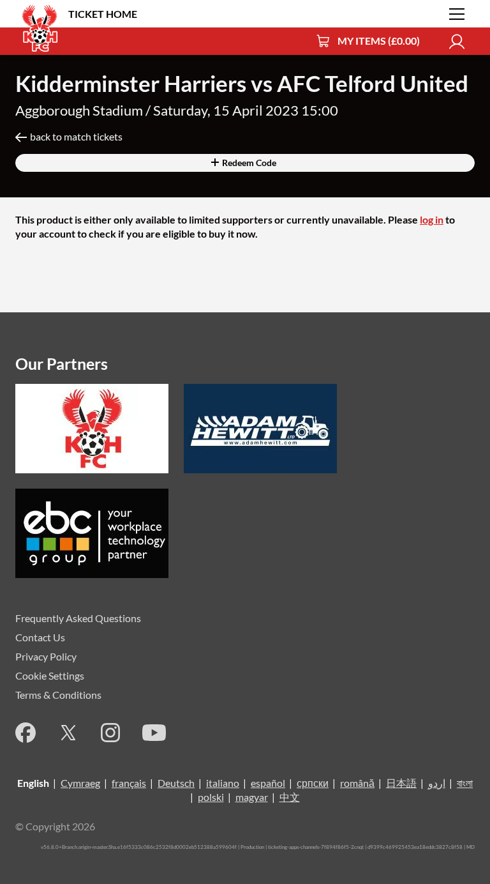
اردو (436, 783)
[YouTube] (154, 732)
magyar (251, 797)
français (129, 783)
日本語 (401, 783)
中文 (289, 797)
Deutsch (176, 783)
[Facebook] (25, 732)
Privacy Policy (46, 656)
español (268, 783)
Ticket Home (102, 14)
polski (211, 797)
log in (431, 219)
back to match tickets (76, 136)
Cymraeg (80, 783)
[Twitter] (68, 732)
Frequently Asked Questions (78, 618)
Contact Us (40, 637)
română (357, 783)
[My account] (457, 41)
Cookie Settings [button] (49, 675)
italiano (222, 783)
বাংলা (465, 783)
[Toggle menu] (457, 14)
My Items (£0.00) (379, 40)
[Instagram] (110, 732)
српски (313, 783)
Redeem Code (248, 162)
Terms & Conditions (58, 695)
